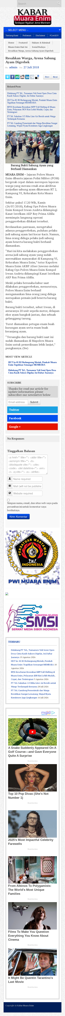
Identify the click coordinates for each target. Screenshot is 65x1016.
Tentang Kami (12, 35)
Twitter (14, 410)
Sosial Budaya (38, 47)
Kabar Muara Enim (25, 1005)
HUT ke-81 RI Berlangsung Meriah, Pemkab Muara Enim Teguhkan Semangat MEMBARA (32, 101)
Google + (15, 427)
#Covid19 (54, 35)
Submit (34, 402)
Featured (23, 42)
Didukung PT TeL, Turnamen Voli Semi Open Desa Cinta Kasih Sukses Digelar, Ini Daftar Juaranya (32, 94)
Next (55, 76)
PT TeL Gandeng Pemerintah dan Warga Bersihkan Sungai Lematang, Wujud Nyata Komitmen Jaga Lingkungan (32, 124)
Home (11, 42)
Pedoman (27, 35)
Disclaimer (40, 35)
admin (13, 67)
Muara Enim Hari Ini (17, 47)
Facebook (15, 418)
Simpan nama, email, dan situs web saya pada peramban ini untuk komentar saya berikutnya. (32, 506)
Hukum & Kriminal (41, 42)
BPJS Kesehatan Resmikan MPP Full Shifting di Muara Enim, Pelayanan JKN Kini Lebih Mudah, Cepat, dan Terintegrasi (31, 109)
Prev (47, 76)
